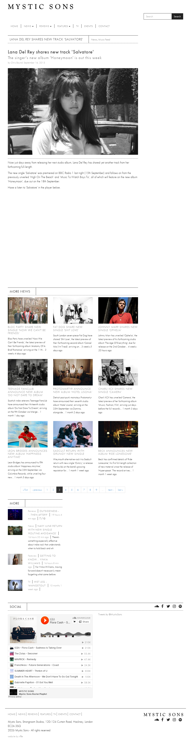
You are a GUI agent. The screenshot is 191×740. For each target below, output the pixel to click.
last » (120, 489)
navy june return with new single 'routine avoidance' (45, 529)
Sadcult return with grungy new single (68, 452)
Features (62, 26)
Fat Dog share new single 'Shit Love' (68, 328)
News (28, 26)
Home (14, 26)
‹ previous (37, 489)
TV (77, 26)
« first (25, 489)
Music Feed (104, 39)
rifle (21, 736)
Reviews (44, 26)
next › (110, 489)
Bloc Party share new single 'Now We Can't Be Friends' (27, 330)
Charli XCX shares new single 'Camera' (115, 390)
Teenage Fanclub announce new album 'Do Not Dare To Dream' (25, 392)
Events (88, 26)
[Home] (40, 6)
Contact (104, 26)
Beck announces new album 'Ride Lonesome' (115, 452)
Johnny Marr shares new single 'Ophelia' (118, 328)
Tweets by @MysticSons (110, 614)
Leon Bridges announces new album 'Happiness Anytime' (27, 454)
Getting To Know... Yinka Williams (42, 559)
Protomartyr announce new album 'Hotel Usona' (72, 390)
